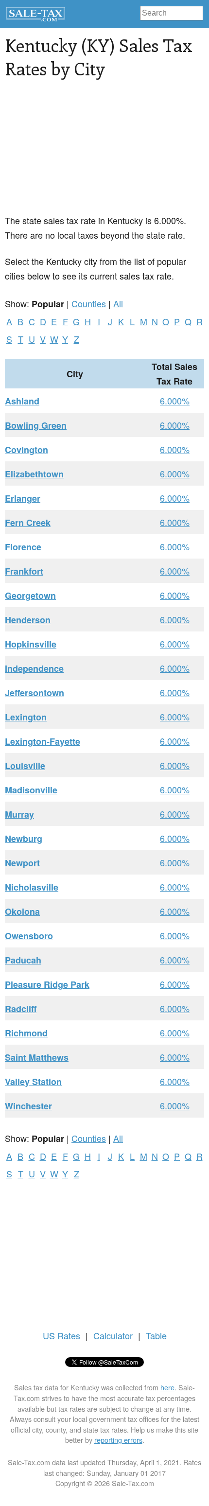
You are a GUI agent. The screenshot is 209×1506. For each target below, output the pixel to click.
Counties (88, 303)
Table (156, 1335)
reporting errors (118, 1440)
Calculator (113, 1335)
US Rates (61, 1335)
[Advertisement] (78, 152)
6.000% (175, 400)
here (167, 1387)
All (118, 303)
